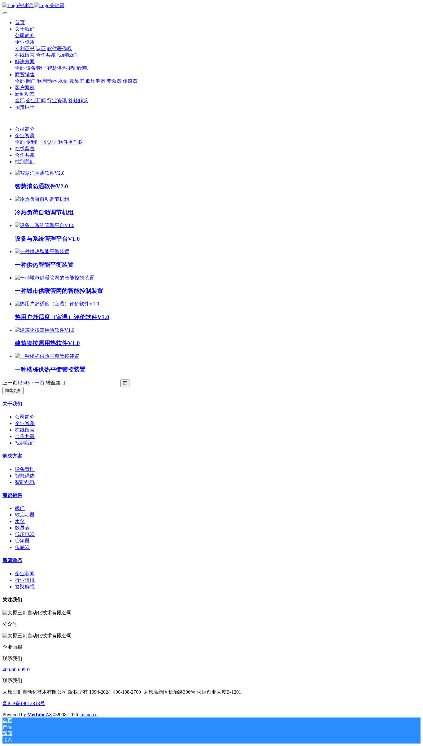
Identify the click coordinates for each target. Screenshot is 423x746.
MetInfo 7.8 (39, 714)
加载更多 (13, 390)
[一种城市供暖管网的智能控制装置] (54, 277)
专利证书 (36, 142)
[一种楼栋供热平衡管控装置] (47, 356)
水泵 (20, 521)
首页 (20, 22)
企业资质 (25, 135)
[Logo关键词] (211, 5)
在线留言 (25, 148)
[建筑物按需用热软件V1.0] (44, 330)
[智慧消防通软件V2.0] (39, 173)
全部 (20, 68)
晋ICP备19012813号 (23, 703)
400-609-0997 (16, 669)
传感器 (22, 547)
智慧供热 (25, 475)
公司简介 (25, 129)
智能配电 (25, 482)
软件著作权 (70, 142)
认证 (52, 142)
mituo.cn (89, 714)
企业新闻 (25, 573)
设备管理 (25, 469)
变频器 (22, 540)
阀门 (20, 508)
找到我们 (25, 161)
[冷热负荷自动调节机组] (42, 199)
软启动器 (25, 514)
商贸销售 (12, 495)
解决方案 (12, 456)
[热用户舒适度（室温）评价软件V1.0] (57, 303)
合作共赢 (25, 155)
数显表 (22, 527)
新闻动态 (12, 560)
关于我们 (12, 403)
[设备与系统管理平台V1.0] (44, 225)
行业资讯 (25, 580)
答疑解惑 (25, 586)
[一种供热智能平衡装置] (42, 251)
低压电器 (25, 534)
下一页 (37, 382)
